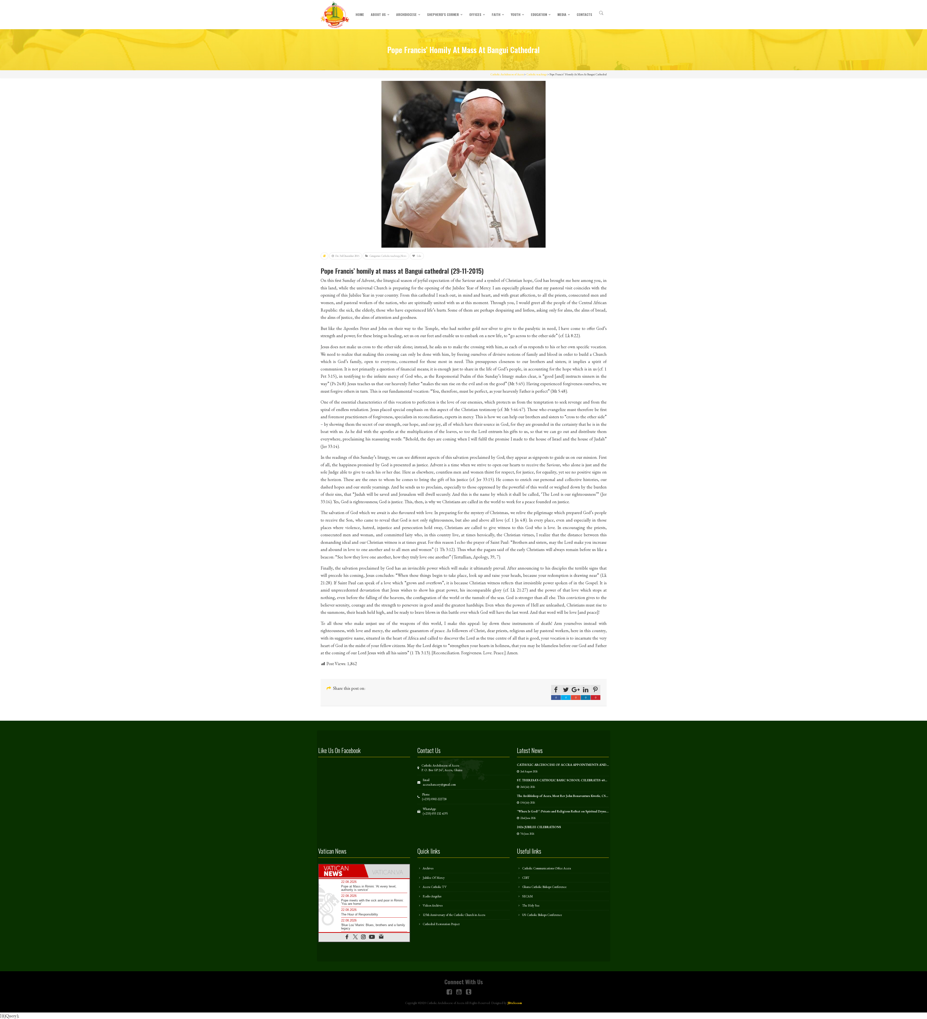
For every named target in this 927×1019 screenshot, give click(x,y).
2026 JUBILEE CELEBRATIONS (539, 827)
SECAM (527, 896)
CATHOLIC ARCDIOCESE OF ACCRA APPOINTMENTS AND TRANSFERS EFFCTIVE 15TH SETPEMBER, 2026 (597, 765)
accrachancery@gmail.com (439, 784)
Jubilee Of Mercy (434, 878)
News (403, 256)
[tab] (341, 871)
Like (418, 256)
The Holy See (531, 905)
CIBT (525, 878)
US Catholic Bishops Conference (542, 915)
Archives (428, 868)
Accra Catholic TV (435, 887)
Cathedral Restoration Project (441, 924)
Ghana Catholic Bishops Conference (544, 887)
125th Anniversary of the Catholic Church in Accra (454, 915)
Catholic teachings (390, 256)
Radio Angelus (432, 896)
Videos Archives (432, 905)
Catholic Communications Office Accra (546, 868)
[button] (601, 12)
